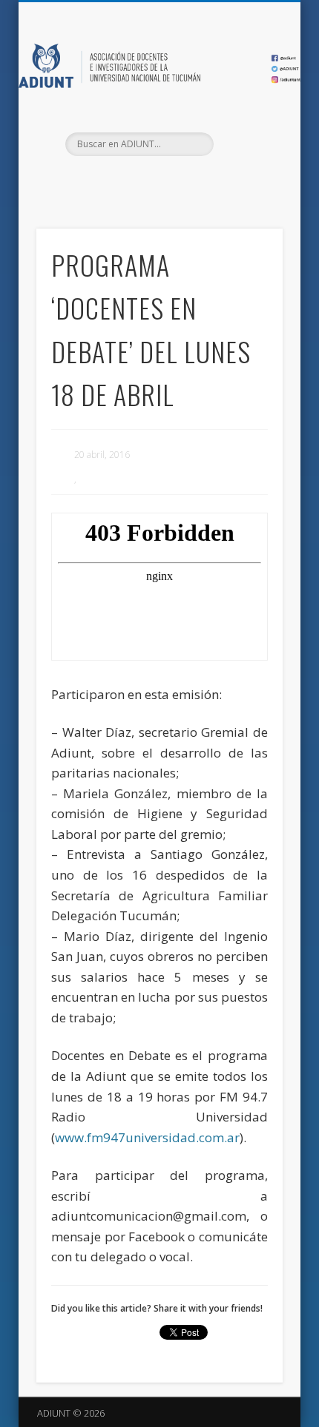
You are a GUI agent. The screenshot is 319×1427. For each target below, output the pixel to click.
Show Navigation (246, 132)
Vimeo (188, 181)
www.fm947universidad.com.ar (147, 1137)
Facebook (127, 181)
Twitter (157, 181)
